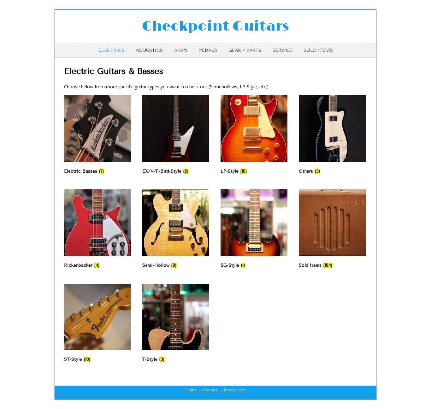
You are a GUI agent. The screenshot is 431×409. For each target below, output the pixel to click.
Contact (210, 390)
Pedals (208, 50)
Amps (181, 50)
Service (282, 50)
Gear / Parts (244, 50)
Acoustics (149, 50)
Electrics (111, 50)
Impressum (235, 390)
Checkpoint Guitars (215, 26)
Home (191, 390)
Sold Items (318, 50)
